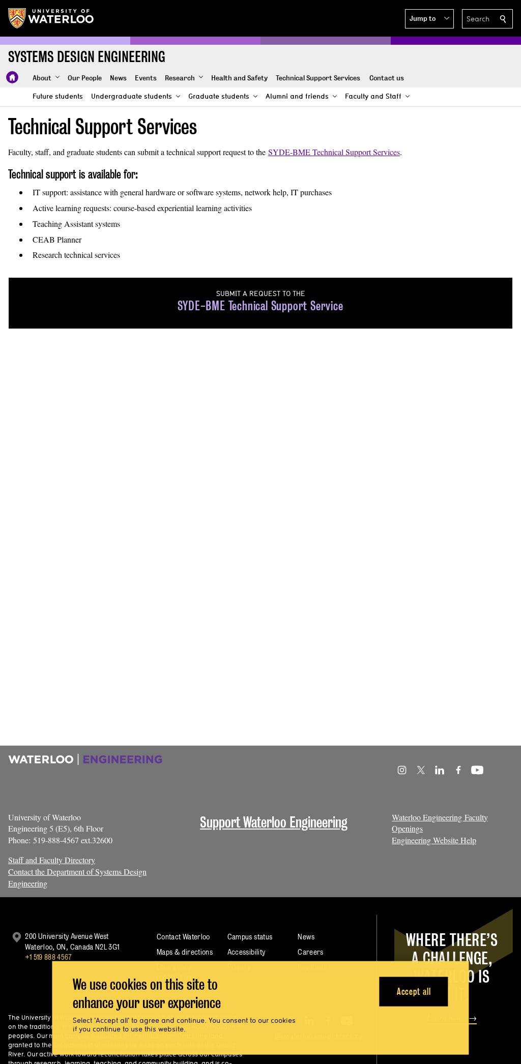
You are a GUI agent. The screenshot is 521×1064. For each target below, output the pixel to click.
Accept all (414, 991)
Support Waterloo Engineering (274, 822)
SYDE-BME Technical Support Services (334, 151)
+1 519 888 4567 (48, 957)
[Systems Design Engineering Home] (12, 77)
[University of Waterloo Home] (51, 18)
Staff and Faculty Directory (51, 859)
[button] (429, 19)
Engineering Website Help (434, 840)
